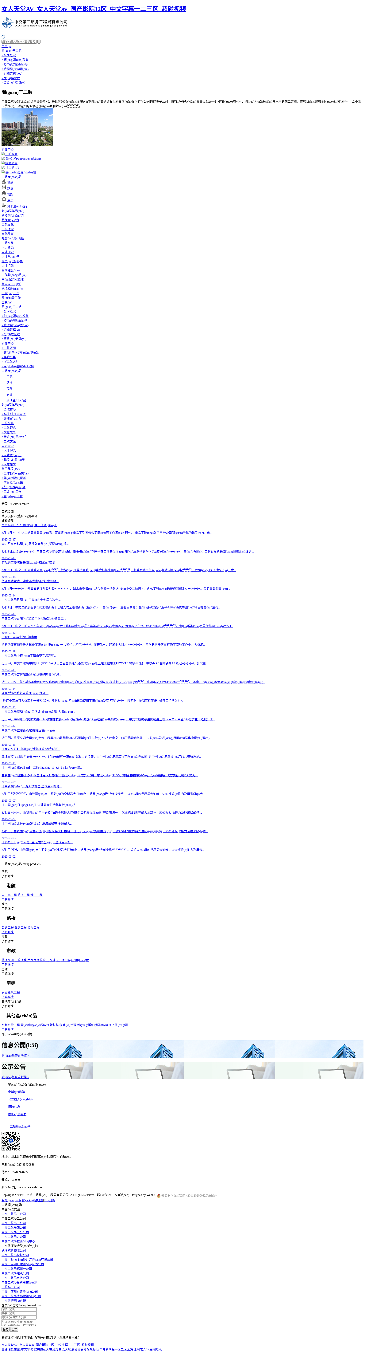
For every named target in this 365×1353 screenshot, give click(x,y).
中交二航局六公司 (14, 1236)
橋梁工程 (33, 927)
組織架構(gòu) (12, 73)
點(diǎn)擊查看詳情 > (15, 1055)
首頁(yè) (7, 46)
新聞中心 (8, 149)
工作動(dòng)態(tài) (14, 275)
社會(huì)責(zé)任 (13, 238)
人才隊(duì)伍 (10, 256)
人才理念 (8, 252)
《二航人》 (13, 167)
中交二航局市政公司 (15, 1278)
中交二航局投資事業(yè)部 (19, 1282)
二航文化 (8, 224)
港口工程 (36, 895)
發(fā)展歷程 (11, 78)
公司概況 (9, 55)
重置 (14, 1329)
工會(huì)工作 (10, 293)
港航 (9, 182)
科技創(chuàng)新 (13, 215)
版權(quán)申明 (11, 1200)
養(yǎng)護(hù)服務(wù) (92, 1025)
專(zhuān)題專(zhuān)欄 (20, 172)
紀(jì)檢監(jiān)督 (12, 288)
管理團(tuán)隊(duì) (15, 69)
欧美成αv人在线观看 (47, 1349)
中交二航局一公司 (14, 1214)
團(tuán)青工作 (11, 297)
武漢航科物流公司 (14, 1250)
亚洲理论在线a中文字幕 (17, 1349)
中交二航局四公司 (14, 1227)
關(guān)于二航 (11, 50)
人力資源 (8, 247)
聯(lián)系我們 (17, 1114)
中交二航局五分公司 (15, 1232)
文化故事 (8, 233)
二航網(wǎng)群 (20, 1126)
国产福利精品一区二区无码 (114, 1349)
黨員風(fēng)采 (11, 284)
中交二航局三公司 (14, 1223)
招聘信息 (14, 1106)
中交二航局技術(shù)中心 (18, 1241)
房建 (9, 200)
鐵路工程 (20, 927)
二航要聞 (11, 154)
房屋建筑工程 (11, 992)
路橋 (9, 188)
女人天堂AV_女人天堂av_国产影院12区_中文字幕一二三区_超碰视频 (94, 9)
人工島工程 (9, 895)
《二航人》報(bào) (20, 1099)
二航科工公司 (11, 1287)
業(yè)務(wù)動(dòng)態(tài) (23, 158)
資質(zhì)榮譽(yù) (14, 82)
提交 (5, 1329)
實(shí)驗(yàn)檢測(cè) (35, 1025)
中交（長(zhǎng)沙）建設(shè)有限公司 (27, 1259)
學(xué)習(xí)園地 (13, 279)
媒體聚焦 (11, 163)
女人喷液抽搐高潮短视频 (79, 1349)
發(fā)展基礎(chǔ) (13, 211)
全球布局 (9, 409)
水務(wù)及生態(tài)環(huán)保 (69, 960)
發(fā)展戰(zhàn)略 (15, 64)
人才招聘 (8, 265)
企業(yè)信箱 (16, 1092)
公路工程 (8, 927)
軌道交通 (8, 960)
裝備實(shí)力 (10, 220)
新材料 (54, 1025)
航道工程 (23, 895)
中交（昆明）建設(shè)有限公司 (23, 1264)
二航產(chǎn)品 (11, 177)
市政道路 (20, 960)
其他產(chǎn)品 (16, 206)
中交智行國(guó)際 (14, 1300)
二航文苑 (8, 243)
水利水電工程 (11, 1025)
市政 (9, 194)
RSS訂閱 (49, 1200)
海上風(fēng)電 (118, 1025)
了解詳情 (8, 899)
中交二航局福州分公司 (17, 1268)
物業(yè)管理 (68, 1025)
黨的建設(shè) (11, 270)
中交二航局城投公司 (15, 1255)
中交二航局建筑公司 (15, 1273)
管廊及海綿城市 (38, 960)
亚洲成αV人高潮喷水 (148, 1349)
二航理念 (8, 229)
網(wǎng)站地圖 (32, 1200)
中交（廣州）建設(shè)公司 (20, 1291)
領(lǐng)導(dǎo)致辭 (15, 59)
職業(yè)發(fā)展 (12, 261)
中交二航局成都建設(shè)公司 (21, 1296)
